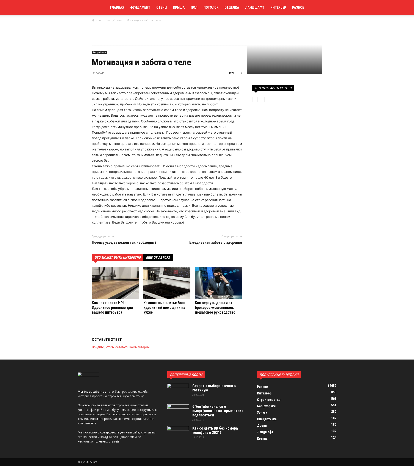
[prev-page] (94, 321)
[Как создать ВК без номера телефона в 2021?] (178, 433)
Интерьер (278, 7)
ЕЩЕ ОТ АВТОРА (158, 257)
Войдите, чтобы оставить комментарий (120, 347)
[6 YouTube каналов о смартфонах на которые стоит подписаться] (178, 411)
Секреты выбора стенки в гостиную (214, 387)
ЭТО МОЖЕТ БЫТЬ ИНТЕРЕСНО (117, 257)
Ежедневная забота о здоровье (215, 242)
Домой (96, 20)
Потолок (211, 7)
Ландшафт (254, 7)
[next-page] (101, 321)
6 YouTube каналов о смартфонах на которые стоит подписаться (217, 410)
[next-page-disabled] (262, 99)
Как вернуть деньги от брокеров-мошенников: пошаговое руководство (215, 307)
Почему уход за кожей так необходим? (124, 242)
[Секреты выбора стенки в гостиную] (178, 391)
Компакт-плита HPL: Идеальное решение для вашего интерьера (112, 307)
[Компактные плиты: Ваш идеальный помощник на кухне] (166, 283)
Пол (194, 7)
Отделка (231, 7)
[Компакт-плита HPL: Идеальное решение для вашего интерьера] (115, 283)
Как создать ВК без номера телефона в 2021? (215, 430)
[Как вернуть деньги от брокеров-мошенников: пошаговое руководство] (218, 283)
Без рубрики (114, 20)
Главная (117, 7)
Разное (298, 7)
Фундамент (140, 7)
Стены (161, 7)
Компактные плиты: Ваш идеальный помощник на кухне (164, 307)
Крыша (179, 7)
